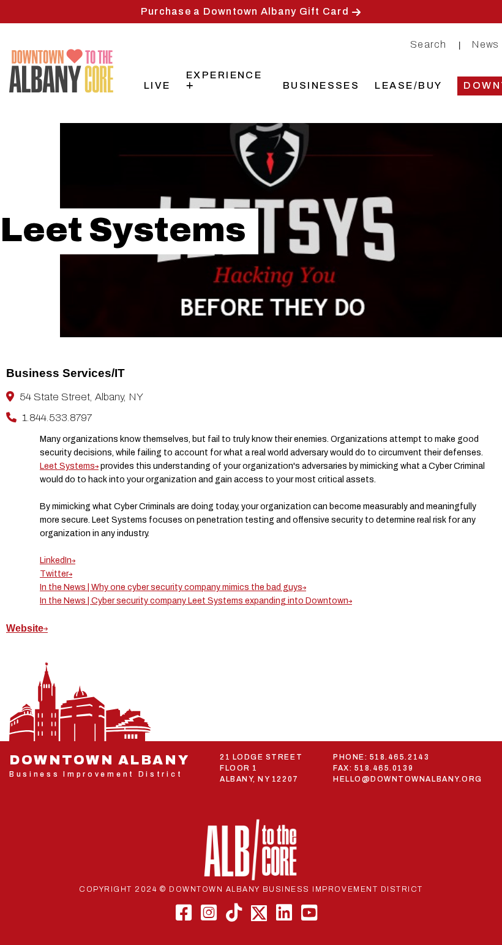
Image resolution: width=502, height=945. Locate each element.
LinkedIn (56, 560)
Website (24, 628)
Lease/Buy (408, 85)
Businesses (321, 85)
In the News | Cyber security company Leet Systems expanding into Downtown (194, 600)
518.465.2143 (399, 757)
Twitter (54, 573)
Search (428, 44)
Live (157, 85)
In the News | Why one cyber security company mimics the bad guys (171, 587)
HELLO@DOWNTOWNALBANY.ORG (407, 779)
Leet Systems (67, 466)
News (486, 44)
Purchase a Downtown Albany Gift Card (245, 11)
